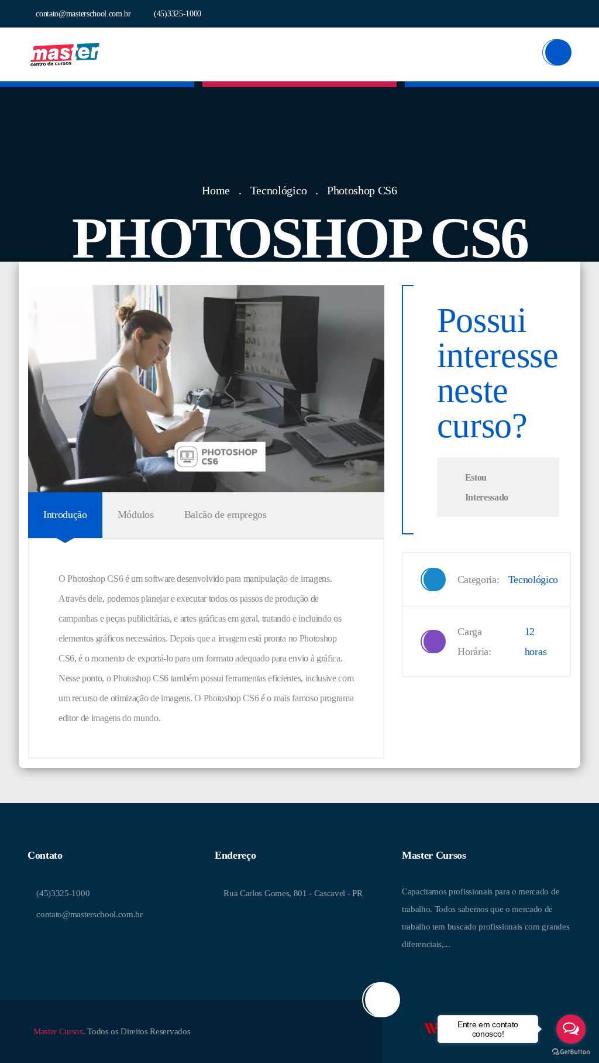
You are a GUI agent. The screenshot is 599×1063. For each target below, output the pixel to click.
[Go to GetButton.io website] (571, 1051)
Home (216, 190)
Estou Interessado (486, 487)
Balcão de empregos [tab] (225, 514)
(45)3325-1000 (176, 13)
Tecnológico (278, 190)
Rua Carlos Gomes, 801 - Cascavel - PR (292, 893)
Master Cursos (58, 1031)
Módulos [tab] (136, 514)
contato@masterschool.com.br (82, 13)
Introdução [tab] (65, 514)
